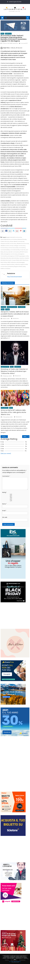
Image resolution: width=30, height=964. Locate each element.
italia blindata (15, 258)
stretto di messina (5, 268)
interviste (8, 258)
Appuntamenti (5, 366)
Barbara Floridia (22, 239)
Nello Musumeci (24, 260)
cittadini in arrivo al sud (7, 245)
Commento (6, 476)
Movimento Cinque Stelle (12, 260)
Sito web (4, 517)
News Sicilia (4, 262)
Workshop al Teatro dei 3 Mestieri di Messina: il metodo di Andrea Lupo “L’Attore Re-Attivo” (14, 371)
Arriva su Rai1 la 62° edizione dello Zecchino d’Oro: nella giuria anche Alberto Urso (13, 412)
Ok (10, 961)
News (2, 33)
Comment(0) (24, 43)
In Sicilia (3, 307)
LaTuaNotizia (21, 307)
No (12, 961)
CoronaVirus (22, 247)
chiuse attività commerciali (17, 241)
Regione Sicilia (18, 266)
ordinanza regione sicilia (7, 264)
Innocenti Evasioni (12, 307)
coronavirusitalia (5, 250)
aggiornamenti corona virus (14, 237)
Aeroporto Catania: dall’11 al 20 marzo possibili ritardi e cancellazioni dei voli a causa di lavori (15, 314)
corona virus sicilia (13, 247)
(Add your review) (6, 453)
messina (21, 258)
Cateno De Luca (5, 241)
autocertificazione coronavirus (9, 239)
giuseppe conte (24, 256)
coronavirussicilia (15, 250)
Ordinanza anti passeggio (17, 262)
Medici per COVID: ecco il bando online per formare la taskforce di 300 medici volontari (26, 436)
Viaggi (7, 309)
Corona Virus (4, 247)
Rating (4, 492)
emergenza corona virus (10, 254)
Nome (4, 504)
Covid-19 (22, 250)
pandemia (11, 266)
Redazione (15, 43)
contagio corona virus (19, 245)
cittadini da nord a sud (23, 243)
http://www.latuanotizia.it (14, 277)
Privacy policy (17, 961)
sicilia (24, 266)
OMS (8, 262)
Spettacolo (8, 33)
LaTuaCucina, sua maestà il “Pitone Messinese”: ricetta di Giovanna (5, 436)
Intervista (3, 258)
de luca (6, 252)
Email (4, 510)
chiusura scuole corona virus (8, 243)
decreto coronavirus (13, 252)
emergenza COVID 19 (13, 256)
